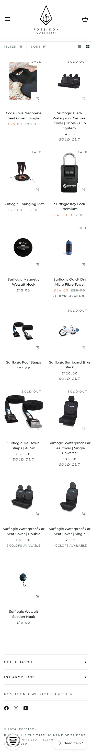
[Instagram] (16, 708)
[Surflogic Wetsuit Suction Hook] (23, 579)
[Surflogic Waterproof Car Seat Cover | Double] (23, 497)
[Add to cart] (37, 98)
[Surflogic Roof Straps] (23, 330)
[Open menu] (11, 19)
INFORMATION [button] (19, 677)
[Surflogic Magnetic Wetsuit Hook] (23, 247)
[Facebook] (6, 708)
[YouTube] (26, 708)
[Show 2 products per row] (88, 46)
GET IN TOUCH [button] (19, 662)
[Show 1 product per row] (79, 46)
